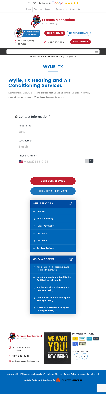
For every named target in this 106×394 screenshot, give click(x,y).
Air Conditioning (45, 218)
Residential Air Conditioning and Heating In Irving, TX (53, 268)
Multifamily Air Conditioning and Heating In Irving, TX (53, 289)
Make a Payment (80, 41)
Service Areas (61, 9)
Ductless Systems (45, 248)
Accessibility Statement (88, 374)
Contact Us (75, 9)
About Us (38, 9)
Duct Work (42, 233)
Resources (49, 9)
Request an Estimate (78, 33)
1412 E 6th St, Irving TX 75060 (26, 43)
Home (28, 9)
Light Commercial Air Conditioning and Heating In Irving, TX (54, 279)
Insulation (42, 240)
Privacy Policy (70, 374)
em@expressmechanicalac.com (25, 361)
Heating (41, 211)
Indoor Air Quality (45, 225)
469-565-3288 (56, 42)
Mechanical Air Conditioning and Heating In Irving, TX (53, 309)
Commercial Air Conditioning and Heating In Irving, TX (54, 299)
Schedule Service (55, 33)
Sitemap (58, 374)
